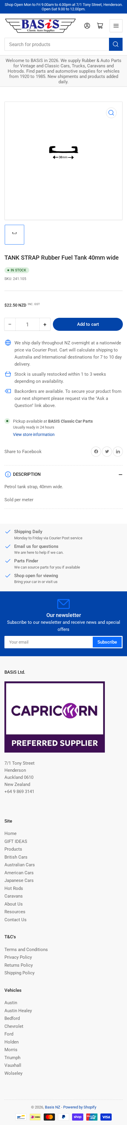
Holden (11, 1042)
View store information (34, 434)
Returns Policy (18, 965)
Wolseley (13, 1073)
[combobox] (63, 44)
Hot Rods (13, 888)
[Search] (115, 44)
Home (10, 833)
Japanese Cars (19, 880)
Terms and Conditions (26, 949)
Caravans (13, 896)
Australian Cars (19, 864)
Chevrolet (13, 1026)
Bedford (12, 1018)
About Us (13, 904)
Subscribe (107, 642)
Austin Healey (18, 1010)
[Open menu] (116, 25)
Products (13, 849)
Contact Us (15, 919)
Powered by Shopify (79, 1107)
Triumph (12, 1057)
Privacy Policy (18, 957)
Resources (14, 911)
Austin (10, 1002)
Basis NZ (52, 1107)
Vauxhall (12, 1065)
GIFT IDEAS (15, 841)
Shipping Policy (19, 973)
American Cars (19, 872)
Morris (10, 1049)
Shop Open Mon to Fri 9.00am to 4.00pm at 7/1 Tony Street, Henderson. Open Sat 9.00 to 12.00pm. (64, 6)
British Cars (15, 857)
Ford (8, 1034)
